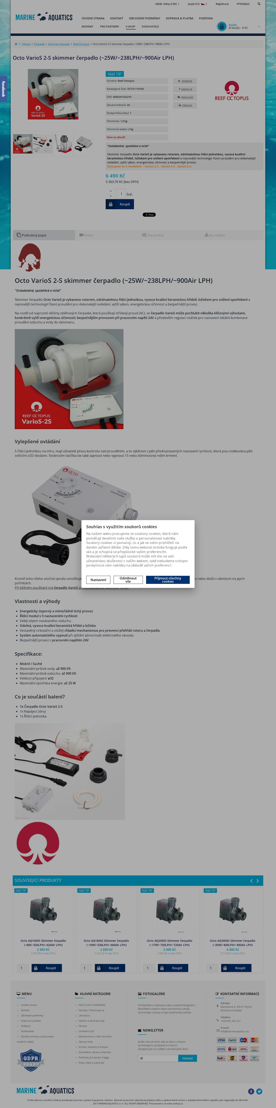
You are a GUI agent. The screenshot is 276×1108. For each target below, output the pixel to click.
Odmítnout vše (128, 580)
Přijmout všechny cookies (167, 580)
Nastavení (98, 580)
